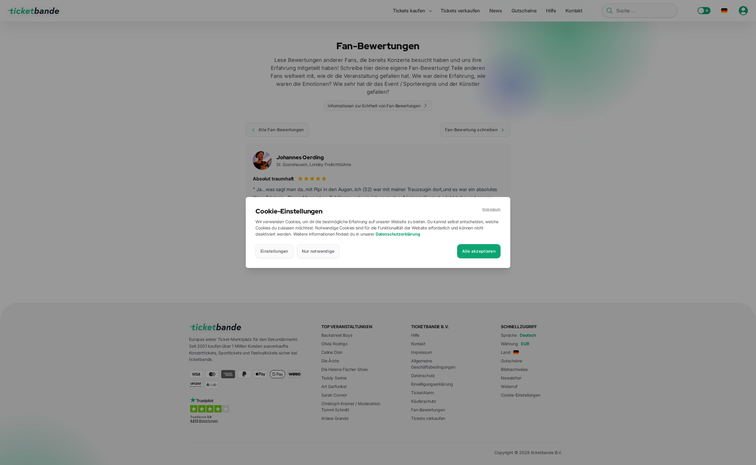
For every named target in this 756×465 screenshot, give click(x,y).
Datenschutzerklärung (398, 233)
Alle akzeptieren (479, 251)
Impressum (491, 209)
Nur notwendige (318, 251)
